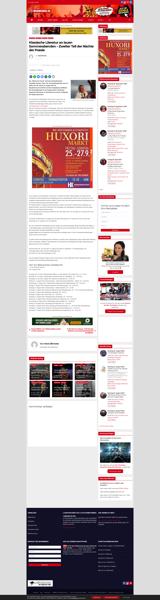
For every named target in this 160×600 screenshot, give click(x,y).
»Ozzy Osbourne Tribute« (117, 138)
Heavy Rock (120, 148)
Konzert (117, 117)
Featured (45, 38)
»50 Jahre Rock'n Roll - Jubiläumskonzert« (116, 166)
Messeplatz (111, 382)
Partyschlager (116, 384)
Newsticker (80, 382)
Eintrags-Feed (32, 525)
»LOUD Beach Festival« (116, 353)
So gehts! (115, 272)
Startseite (35, 592)
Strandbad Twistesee (114, 357)
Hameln (122, 93)
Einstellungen (74, 598)
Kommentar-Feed (33, 529)
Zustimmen (97, 597)
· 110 (108, 20)
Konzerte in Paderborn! (105, 558)
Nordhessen (34, 382)
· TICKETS (90, 20)
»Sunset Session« (114, 89)
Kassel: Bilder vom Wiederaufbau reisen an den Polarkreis (46, 330)
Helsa (122, 399)
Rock (61, 365)
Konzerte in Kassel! (104, 550)
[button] (129, 20)
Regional (50, 38)
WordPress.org (32, 533)
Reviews (56, 365)
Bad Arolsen (124, 355)
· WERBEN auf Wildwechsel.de (60, 592)
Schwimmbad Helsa (114, 401)
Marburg (111, 371)
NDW (109, 179)
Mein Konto (47, 592)
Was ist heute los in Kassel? (107, 566)
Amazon (111, 483)
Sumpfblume (111, 95)
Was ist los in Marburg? (105, 570)
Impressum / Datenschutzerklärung (97, 592)
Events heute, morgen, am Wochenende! (111, 546)
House (122, 97)
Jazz (113, 122)
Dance (114, 359)
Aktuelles (32, 38)
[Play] (115, 292)
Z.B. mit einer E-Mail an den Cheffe (109, 520)
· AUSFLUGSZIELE (77, 20)
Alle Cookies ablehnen (111, 597)
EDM (118, 359)
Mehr (101, 189)
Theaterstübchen (113, 120)
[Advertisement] (62, 467)
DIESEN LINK (123, 488)
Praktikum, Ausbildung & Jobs (116, 592)
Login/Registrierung (69, 527)
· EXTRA (100, 20)
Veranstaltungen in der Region (38, 106)
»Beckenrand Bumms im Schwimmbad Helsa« (117, 396)
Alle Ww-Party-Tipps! (106, 426)
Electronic (111, 99)
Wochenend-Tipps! (115, 471)
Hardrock (115, 150)
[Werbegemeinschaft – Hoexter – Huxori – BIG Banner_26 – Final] (62, 157)
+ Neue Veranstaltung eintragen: (77, 592)
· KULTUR (64, 20)
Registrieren (31, 517)
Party (116, 93)
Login (41, 592)
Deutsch (114, 177)
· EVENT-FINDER (52, 20)
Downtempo (116, 97)
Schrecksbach (112, 144)
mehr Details (111, 101)
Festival (117, 380)
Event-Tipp (38, 38)
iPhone (74, 548)
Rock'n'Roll (121, 177)
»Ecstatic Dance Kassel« (116, 413)
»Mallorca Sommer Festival (117, 369)
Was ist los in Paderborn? (106, 562)
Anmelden (31, 521)
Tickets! (118, 124)
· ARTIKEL (39, 20)
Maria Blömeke (42, 55)
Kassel (124, 117)
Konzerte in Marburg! (105, 554)
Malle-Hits (124, 384)
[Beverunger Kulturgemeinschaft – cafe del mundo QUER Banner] (62, 30)
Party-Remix (111, 386)
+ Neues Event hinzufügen (115, 311)
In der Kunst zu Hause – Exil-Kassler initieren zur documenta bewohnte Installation (80, 331)
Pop (127, 177)
